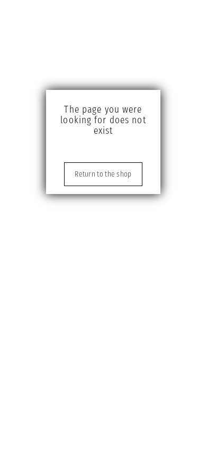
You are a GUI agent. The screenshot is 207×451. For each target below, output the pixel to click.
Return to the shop (103, 174)
